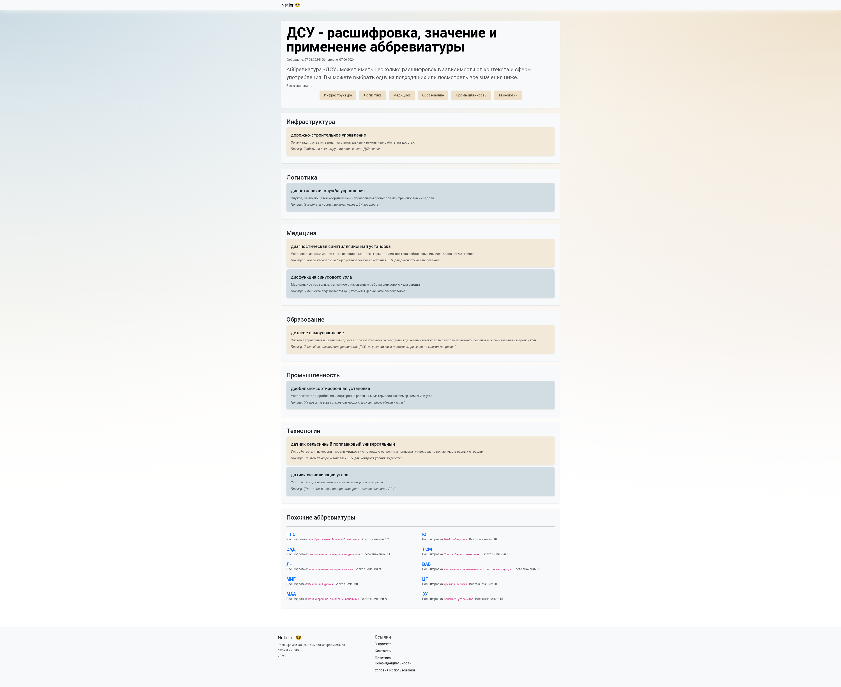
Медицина (401, 95)
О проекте (383, 644)
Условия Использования (395, 670)
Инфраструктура (338, 95)
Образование (433, 95)
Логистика (373, 95)
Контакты (383, 651)
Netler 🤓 (290, 5)
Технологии (507, 95)
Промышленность (471, 95)
